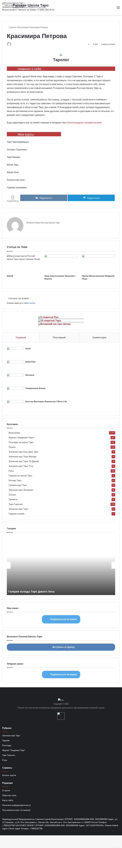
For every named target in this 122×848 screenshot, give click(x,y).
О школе (6, 790)
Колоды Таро (15, 480)
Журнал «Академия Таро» (21, 437)
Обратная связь (9, 795)
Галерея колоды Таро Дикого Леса (31, 591)
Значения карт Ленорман (21, 490)
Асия (28, 348)
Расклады (6, 745)
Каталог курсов (9, 775)
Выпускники (23, 27)
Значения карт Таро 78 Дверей (24, 461)
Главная (12, 27)
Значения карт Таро (18, 509)
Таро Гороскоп (16, 504)
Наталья (29, 375)
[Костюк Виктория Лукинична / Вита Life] (15, 405)
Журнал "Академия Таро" (13, 750)
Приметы (13, 499)
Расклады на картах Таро (21, 442)
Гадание (6, 740)
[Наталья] (15, 379)
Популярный (59, 337)
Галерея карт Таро (18, 485)
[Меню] (118, 8)
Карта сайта (7, 800)
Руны (11, 471)
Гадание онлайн (17, 514)
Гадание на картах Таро (20, 476)
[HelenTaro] (15, 365)
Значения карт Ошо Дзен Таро (23, 452)
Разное (12, 447)
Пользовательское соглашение (16, 810)
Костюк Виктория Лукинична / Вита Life (46, 401)
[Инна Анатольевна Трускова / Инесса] (61, 263)
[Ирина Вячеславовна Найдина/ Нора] (98, 263)
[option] (61, 565)
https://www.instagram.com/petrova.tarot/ (82, 122)
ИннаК (10, 276)
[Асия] (15, 352)
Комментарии (99, 337)
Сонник (12, 495)
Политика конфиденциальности (16, 805)
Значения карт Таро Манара (22, 456)
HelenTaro (30, 362)
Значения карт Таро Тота (21, 466)
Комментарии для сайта (21, 303)
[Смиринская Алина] (15, 392)
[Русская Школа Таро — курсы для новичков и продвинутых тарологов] (16, 5)
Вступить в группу (64, 647)
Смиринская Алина (35, 388)
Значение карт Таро (11, 735)
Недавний (21, 337)
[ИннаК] (23, 263)
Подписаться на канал (63, 619)
